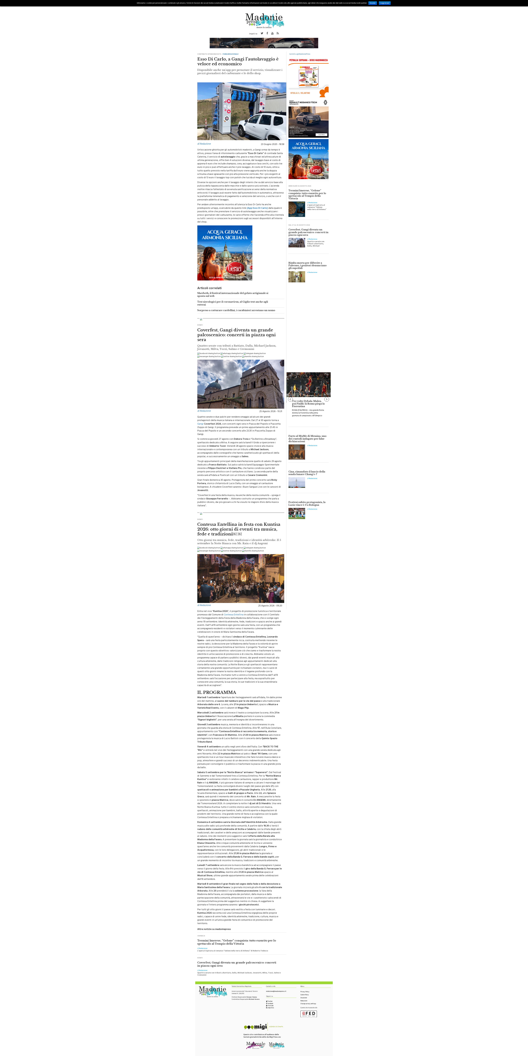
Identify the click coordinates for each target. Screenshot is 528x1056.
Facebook (270, 1002)
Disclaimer (303, 996)
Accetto (372, 3)
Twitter (270, 1000)
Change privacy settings (308, 1002)
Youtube (270, 1004)
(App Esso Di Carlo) (257, 207)
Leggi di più (384, 3)
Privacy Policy (304, 990)
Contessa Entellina (233, 613)
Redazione (303, 999)
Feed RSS (270, 1006)
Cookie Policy (304, 993)
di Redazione (204, 142)
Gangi (200, 422)
